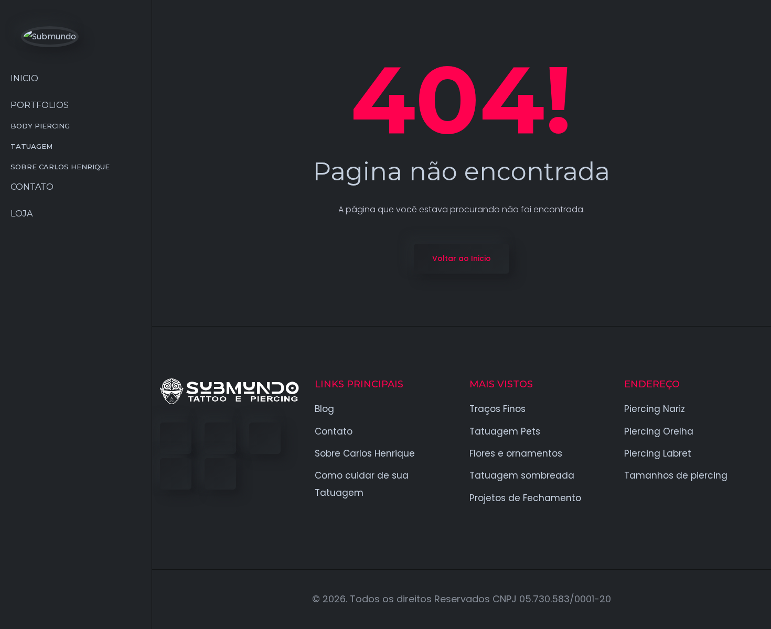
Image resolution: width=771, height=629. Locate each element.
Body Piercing (40, 126)
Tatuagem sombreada (521, 475)
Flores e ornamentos (515, 453)
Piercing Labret (657, 453)
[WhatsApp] (220, 474)
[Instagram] (175, 474)
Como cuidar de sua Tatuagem (362, 483)
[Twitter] (220, 438)
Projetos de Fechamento (525, 498)
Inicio (24, 78)
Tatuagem (31, 146)
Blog (324, 409)
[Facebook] (175, 438)
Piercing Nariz (654, 409)
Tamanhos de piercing (675, 475)
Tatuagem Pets (504, 431)
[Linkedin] (265, 438)
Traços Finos (497, 409)
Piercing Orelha (658, 431)
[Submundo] (50, 36)
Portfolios (39, 105)
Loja (21, 214)
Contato (31, 187)
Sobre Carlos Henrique (60, 166)
